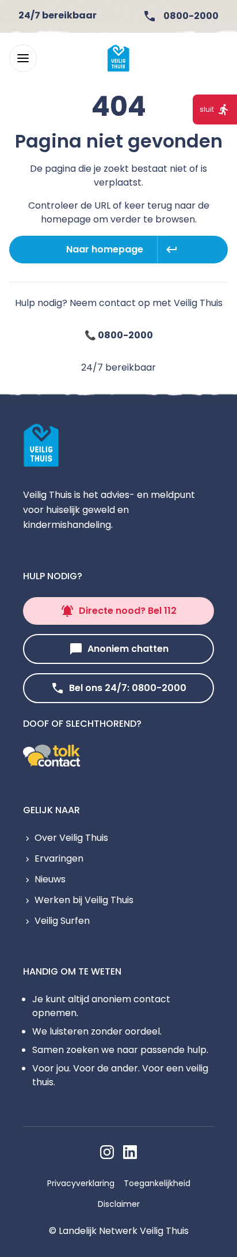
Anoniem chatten (128, 648)
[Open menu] (23, 58)
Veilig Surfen (62, 920)
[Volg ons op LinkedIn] (130, 1152)
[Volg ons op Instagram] (107, 1152)
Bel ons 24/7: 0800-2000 (127, 687)
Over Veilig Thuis (71, 837)
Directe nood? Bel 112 (128, 610)
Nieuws (50, 879)
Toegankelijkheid (157, 1183)
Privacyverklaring (80, 1183)
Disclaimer (119, 1204)
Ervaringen (59, 858)
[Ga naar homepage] (118, 58)
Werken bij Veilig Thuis (84, 900)
